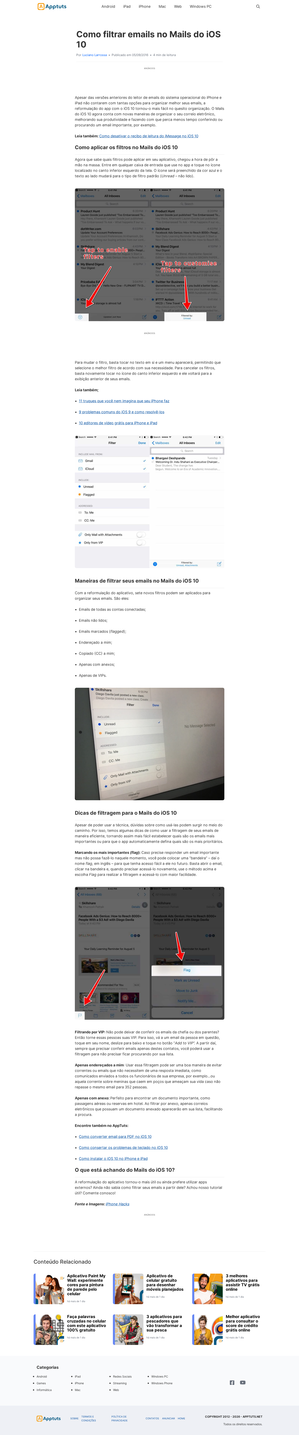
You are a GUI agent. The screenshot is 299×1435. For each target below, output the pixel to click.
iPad (127, 6)
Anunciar (168, 1418)
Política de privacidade (119, 1418)
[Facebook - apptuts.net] (232, 1383)
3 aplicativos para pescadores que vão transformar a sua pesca (164, 1323)
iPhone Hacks (117, 1204)
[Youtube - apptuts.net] (243, 1383)
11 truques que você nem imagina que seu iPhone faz (124, 401)
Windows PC (201, 6)
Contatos (152, 1418)
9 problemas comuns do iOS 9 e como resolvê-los (121, 412)
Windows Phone (161, 1383)
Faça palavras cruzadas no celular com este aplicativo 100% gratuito (86, 1323)
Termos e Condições (88, 1418)
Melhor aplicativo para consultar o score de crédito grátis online (243, 1323)
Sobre (74, 1418)
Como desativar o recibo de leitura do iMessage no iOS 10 (148, 136)
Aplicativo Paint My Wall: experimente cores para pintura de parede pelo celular (86, 1284)
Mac (162, 6)
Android (108, 6)
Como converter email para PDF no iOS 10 (115, 1136)
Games (41, 1383)
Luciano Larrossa (94, 55)
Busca (220, 6)
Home (181, 1418)
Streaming (120, 1383)
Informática (44, 1390)
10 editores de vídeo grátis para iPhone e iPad (118, 423)
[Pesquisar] (258, 6)
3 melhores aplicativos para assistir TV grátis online (243, 1282)
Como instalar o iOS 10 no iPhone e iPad (113, 1158)
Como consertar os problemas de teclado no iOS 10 (123, 1147)
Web (178, 6)
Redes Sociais (122, 1376)
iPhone (145, 6)
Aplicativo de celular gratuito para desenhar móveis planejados (164, 1282)
